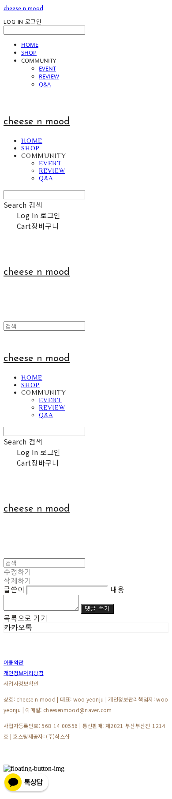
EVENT (47, 68)
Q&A (45, 84)
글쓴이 (14, 589)
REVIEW (49, 76)
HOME (29, 45)
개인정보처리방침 (24, 672)
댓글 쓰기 (97, 609)
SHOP (29, 52)
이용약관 (13, 662)
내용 (117, 589)
